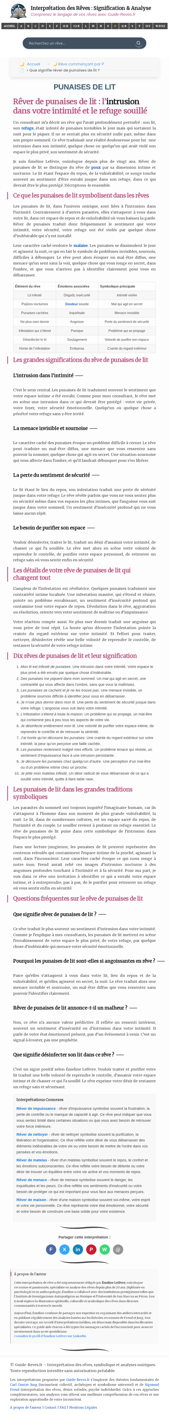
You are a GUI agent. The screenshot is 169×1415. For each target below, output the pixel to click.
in (78, 1249)
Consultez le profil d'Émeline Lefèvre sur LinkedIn (50, 1336)
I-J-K (77, 26)
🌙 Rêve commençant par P (78, 64)
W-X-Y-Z (160, 26)
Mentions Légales (83, 1407)
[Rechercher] (138, 43)
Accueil (9, 26)
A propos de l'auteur (25, 1407)
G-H (65, 26)
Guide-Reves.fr (78, 1380)
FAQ (63, 1407)
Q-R (124, 26)
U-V (148, 26)
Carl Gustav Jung (23, 1385)
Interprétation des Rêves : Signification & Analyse (91, 8)
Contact (50, 1407)
